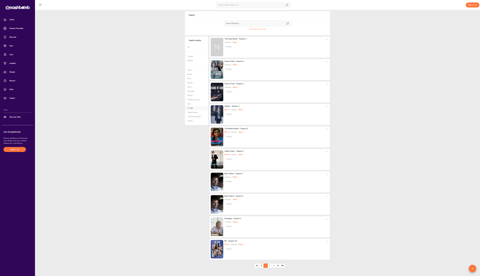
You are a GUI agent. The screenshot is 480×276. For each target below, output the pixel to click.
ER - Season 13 (230, 241)
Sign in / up (14, 149)
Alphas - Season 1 (231, 106)
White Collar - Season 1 (234, 151)
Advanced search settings (258, 29)
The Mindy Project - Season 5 (236, 128)
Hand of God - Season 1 (234, 84)
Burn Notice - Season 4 (233, 196)
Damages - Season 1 (232, 218)
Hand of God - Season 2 (234, 61)
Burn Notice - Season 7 (233, 173)
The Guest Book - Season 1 (235, 39)
